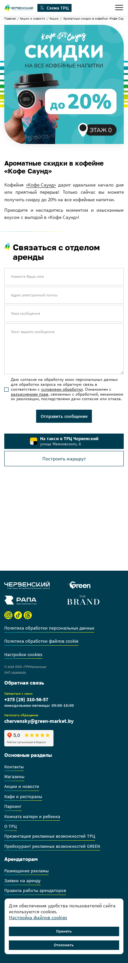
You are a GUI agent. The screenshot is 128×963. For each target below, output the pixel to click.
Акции (54, 19)
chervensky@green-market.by (39, 720)
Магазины (14, 776)
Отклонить (64, 944)
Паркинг (13, 806)
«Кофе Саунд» (41, 185)
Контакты (14, 767)
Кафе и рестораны (23, 796)
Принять (64, 931)
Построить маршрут (64, 458)
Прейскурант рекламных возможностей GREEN (52, 846)
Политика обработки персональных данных (49, 628)
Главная (10, 19)
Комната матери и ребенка (32, 816)
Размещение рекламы (26, 871)
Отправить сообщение (64, 416)
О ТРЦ (10, 826)
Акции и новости (32, 19)
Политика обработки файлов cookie (41, 641)
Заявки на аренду (22, 880)
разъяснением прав (29, 394)
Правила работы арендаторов (35, 890)
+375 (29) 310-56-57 (26, 699)
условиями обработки (62, 389)
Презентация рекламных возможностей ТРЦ (49, 836)
